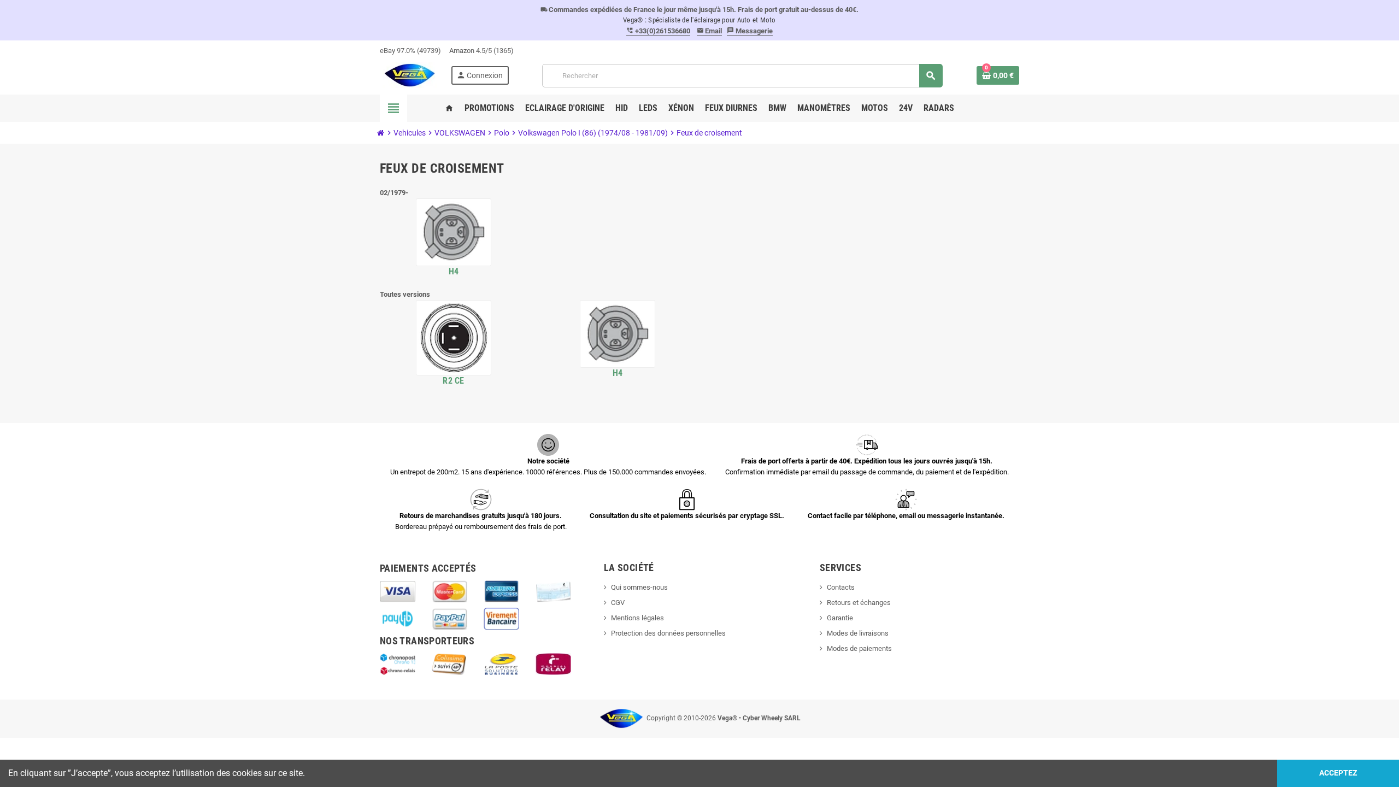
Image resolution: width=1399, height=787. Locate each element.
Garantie (840, 618)
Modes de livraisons (858, 633)
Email (709, 31)
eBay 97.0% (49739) (410, 50)
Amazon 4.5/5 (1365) (481, 50)
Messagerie (750, 31)
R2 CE (454, 380)
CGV (618, 602)
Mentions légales (637, 618)
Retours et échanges (859, 602)
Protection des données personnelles (668, 633)
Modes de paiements (859, 648)
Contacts (841, 587)
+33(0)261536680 (658, 31)
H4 (454, 271)
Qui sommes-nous (639, 587)
